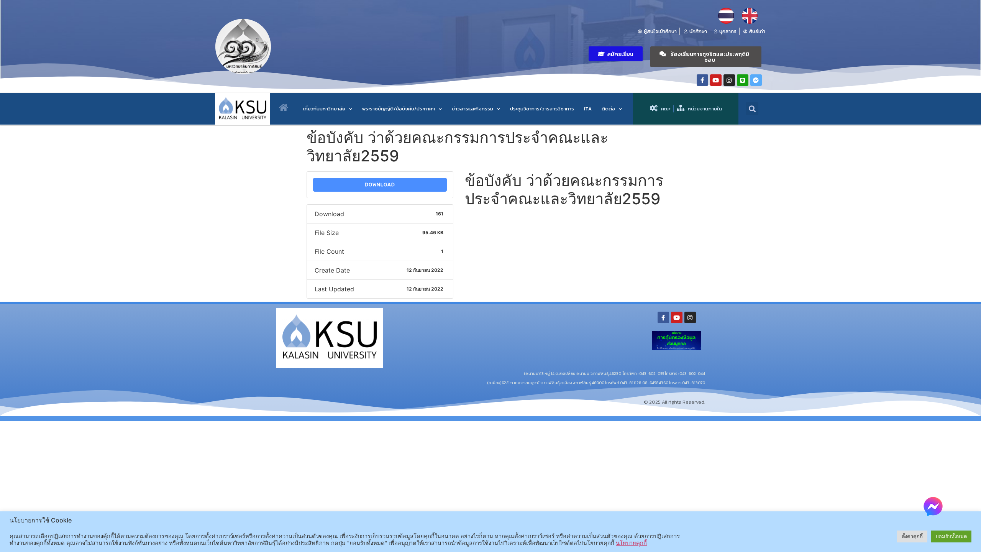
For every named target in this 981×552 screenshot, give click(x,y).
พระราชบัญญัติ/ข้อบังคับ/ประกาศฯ (398, 108)
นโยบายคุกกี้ (631, 543)
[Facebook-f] (702, 80)
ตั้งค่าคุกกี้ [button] (912, 536)
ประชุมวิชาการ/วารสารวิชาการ (542, 108)
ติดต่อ (608, 108)
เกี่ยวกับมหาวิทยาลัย (324, 108)
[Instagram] (729, 80)
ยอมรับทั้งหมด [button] (951, 536)
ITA (588, 108)
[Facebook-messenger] (756, 80)
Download (380, 184)
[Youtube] (716, 80)
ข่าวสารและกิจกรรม (472, 108)
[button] (616, 53)
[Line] (742, 80)
